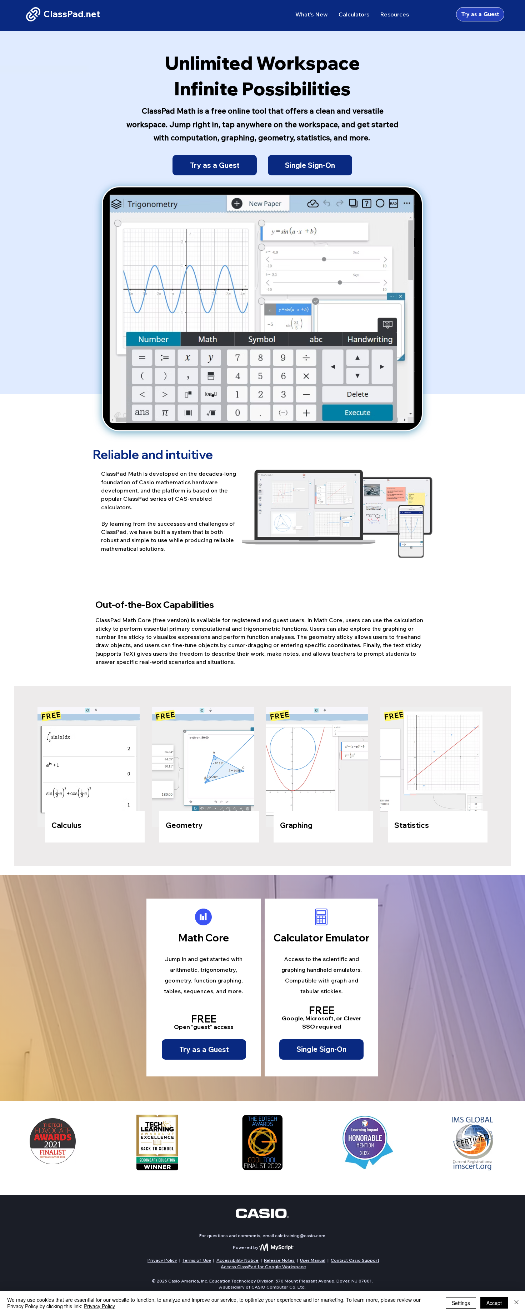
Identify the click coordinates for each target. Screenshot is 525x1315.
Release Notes (279, 1260)
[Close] (516, 1302)
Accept (494, 1302)
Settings (461, 1302)
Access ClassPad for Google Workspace (263, 1266)
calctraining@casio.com (300, 1235)
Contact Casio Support (355, 1260)
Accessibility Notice (237, 1260)
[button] (354, 14)
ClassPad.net (72, 13)
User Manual (312, 1260)
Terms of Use (196, 1260)
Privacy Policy (162, 1260)
